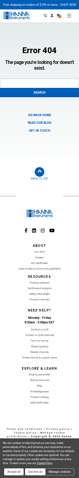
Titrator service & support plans (39, 357)
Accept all (14, 472)
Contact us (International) (39, 335)
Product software (39, 282)
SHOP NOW (68, 5)
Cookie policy (25, 432)
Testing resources (39, 380)
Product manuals (40, 299)
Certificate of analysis (39, 288)
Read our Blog (39, 123)
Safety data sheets (39, 293)
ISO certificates (39, 263)
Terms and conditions (25, 429)
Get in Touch (39, 130)
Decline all (35, 472)
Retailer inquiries (39, 352)
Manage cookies (60, 472)
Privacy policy (58, 429)
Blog (39, 385)
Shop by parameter (39, 374)
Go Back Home (39, 115)
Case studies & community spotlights (39, 268)
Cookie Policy (44, 463)
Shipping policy (39, 346)
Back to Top (39, 178)
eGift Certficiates (39, 402)
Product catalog (39, 397)
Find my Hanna (39, 340)
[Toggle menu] (69, 15)
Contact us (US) (40, 329)
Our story (39, 251)
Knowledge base (39, 391)
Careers (39, 257)
